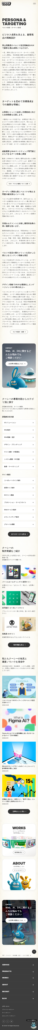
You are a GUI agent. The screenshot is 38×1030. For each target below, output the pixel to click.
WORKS (5, 978)
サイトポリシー (6, 1012)
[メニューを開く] (34, 4)
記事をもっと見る (19, 811)
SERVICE (5, 965)
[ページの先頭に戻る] (34, 952)
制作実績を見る (19, 645)
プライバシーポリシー (8, 1009)
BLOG (4, 998)
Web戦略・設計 (17, 955)
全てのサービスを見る (18, 534)
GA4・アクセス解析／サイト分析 (18, 183)
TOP (3, 955)
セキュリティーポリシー (8, 1015)
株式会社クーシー (6, 3)
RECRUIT (5, 991)
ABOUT (5, 985)
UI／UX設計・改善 (18, 332)
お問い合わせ (5, 1006)
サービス (8, 955)
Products (6, 971)
